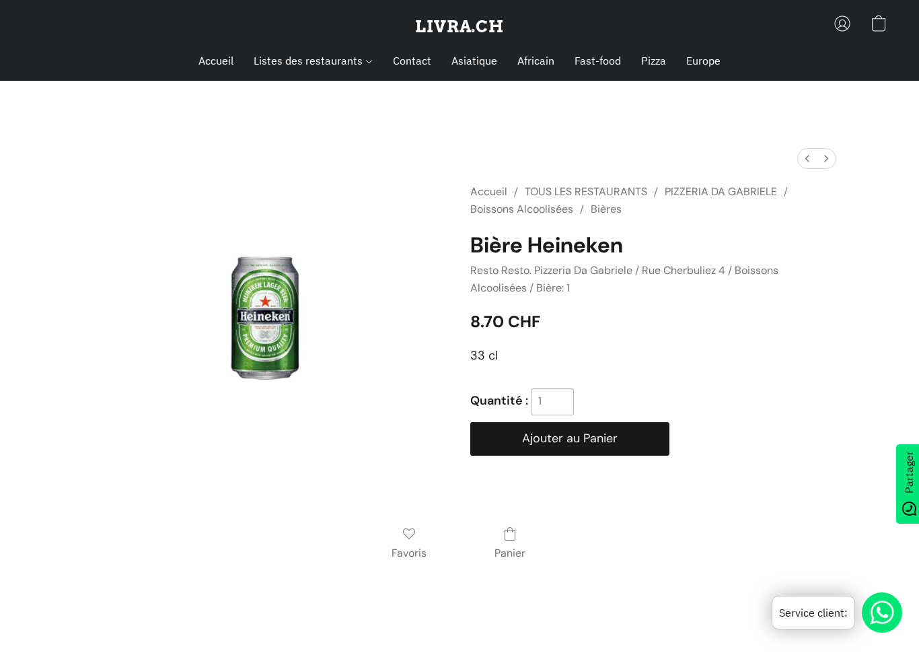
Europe (703, 60)
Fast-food (598, 60)
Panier (509, 553)
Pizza (653, 60)
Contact (412, 60)
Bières (606, 209)
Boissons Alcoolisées (521, 209)
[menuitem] (807, 158)
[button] (459, 27)
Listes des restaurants (309, 60)
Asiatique (474, 60)
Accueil (215, 60)
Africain (535, 60)
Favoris (409, 553)
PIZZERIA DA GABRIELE (721, 191)
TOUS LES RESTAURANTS (586, 191)
